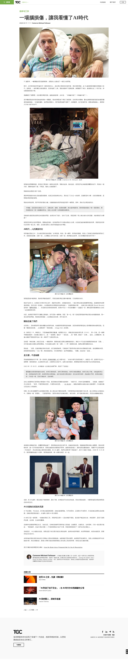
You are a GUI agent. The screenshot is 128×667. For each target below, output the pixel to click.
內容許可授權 (107, 635)
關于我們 (113, 2)
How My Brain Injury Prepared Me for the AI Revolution (63, 547)
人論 (25, 610)
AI (37, 610)
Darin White (42, 579)
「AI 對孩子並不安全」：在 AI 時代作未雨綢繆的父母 (61, 588)
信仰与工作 (24, 11)
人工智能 (31, 610)
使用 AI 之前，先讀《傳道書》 (52, 577)
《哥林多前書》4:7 (53, 359)
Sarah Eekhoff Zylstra (45, 590)
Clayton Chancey (44, 601)
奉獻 (123, 2)
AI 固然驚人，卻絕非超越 (49, 599)
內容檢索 (103, 2)
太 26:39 (68, 384)
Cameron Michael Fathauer (41, 23)
